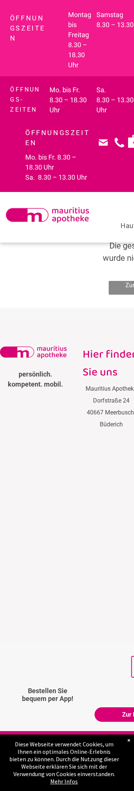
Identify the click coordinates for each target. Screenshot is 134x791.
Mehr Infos (64, 781)
